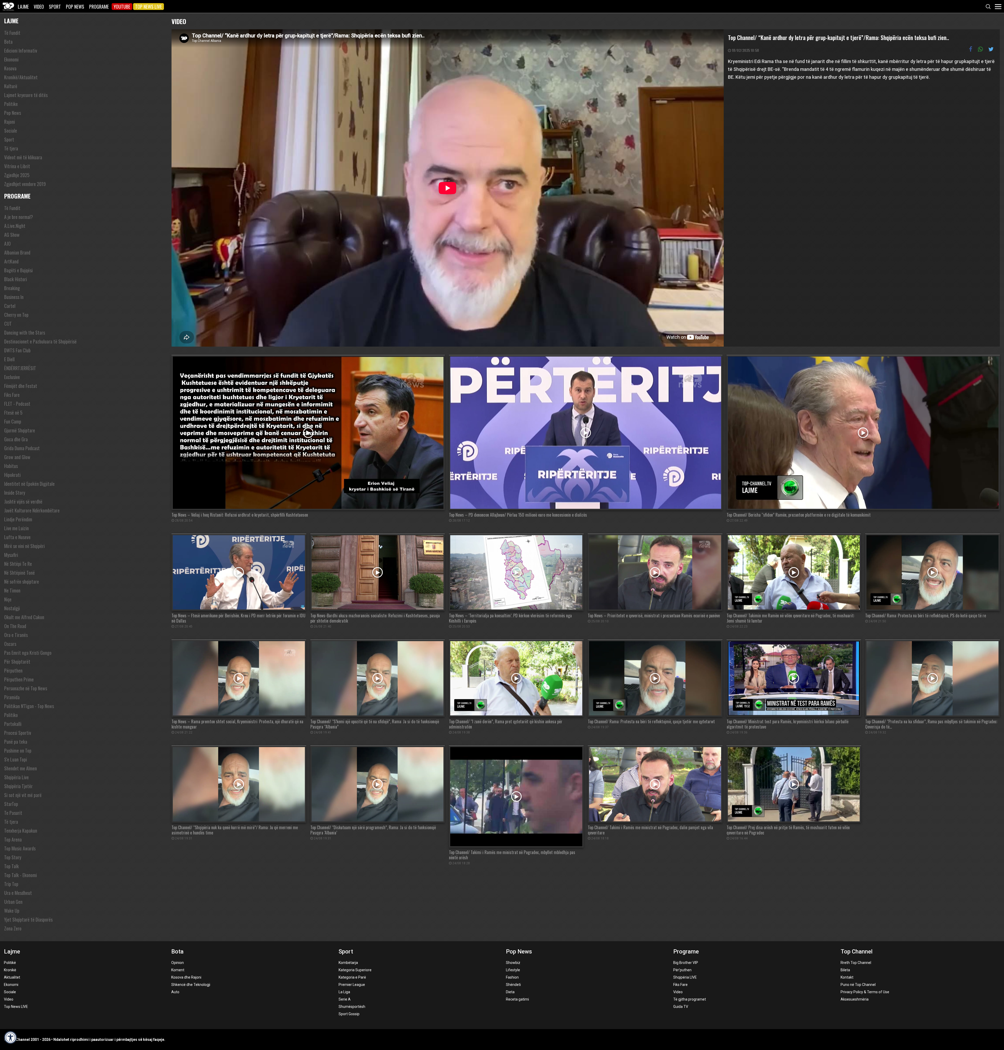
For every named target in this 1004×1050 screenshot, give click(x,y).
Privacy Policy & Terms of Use (865, 992)
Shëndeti (513, 985)
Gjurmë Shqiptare (19, 430)
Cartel (9, 305)
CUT (8, 323)
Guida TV (680, 1006)
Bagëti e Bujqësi (18, 270)
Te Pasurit (13, 812)
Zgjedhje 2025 (17, 175)
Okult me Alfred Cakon (24, 617)
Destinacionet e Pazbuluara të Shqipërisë (40, 341)
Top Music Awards (20, 848)
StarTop (11, 803)
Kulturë (10, 86)
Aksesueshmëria (855, 999)
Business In (14, 296)
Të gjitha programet (689, 999)
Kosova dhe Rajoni (186, 977)
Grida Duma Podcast (22, 448)
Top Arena (13, 839)
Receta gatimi (517, 999)
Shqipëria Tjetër (18, 786)
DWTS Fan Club (17, 350)
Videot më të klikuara (23, 157)
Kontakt (847, 977)
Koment (177, 970)
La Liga (344, 992)
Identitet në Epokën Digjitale (29, 483)
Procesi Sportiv (17, 732)
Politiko (11, 715)
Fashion (512, 977)
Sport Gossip (349, 1014)
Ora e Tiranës (16, 634)
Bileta (845, 970)
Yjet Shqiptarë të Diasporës (28, 919)
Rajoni (9, 121)
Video (39, 6)
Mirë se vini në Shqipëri (24, 546)
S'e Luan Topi (15, 759)
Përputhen (13, 670)
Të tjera (11, 148)
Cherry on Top (16, 314)
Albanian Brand (17, 252)
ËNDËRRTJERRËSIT (20, 368)
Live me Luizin (16, 528)
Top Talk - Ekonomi (20, 875)
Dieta (510, 992)
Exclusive (12, 377)
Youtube (122, 6)
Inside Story (14, 492)
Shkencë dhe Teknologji (190, 985)
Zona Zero (12, 928)
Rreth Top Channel (856, 963)
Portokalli (12, 723)
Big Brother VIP (685, 963)
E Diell (9, 359)
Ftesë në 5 (13, 412)
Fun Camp (12, 421)
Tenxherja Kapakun (20, 830)
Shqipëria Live (16, 777)
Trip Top (11, 883)
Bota (8, 41)
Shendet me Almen (20, 768)
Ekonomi (11, 59)
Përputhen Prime (19, 679)
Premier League (352, 985)
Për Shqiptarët (17, 661)
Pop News (75, 6)
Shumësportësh (352, 1006)
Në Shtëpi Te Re (18, 563)
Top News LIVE (148, 6)
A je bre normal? (18, 216)
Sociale (10, 130)
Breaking (12, 288)
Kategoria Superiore (355, 970)
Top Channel (856, 951)
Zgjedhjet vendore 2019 (25, 183)
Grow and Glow (17, 457)
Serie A (345, 999)
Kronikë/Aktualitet (21, 77)
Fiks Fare (12, 394)
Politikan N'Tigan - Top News (29, 706)
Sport (55, 6)
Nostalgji (12, 608)
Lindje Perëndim (18, 519)
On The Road (15, 626)
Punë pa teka (15, 741)
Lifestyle (513, 970)
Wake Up (11, 910)
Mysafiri (11, 554)
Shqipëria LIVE (685, 977)
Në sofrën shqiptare (21, 581)
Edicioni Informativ (20, 50)
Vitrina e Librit (17, 166)
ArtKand (11, 261)
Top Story (12, 857)
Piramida (12, 697)
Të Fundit (12, 32)
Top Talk (11, 866)
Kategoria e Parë (352, 977)
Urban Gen (13, 901)
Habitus (11, 465)
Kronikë (10, 970)
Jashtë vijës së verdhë (23, 501)
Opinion (177, 963)
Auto (175, 992)
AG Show (12, 234)
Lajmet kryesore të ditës (26, 95)
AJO (7, 243)
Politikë (10, 963)
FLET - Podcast (17, 403)
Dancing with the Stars (24, 332)
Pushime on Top (17, 750)
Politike (11, 103)
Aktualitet (12, 977)
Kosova (10, 68)
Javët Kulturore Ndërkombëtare (32, 510)
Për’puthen (682, 970)
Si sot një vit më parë (23, 795)
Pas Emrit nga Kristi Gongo (28, 652)
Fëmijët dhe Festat (20, 385)
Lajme (23, 6)
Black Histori (15, 279)
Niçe (8, 599)
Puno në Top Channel (858, 985)
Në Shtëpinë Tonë (19, 572)
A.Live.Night (14, 225)
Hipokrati (12, 474)
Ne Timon (12, 590)
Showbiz (513, 963)
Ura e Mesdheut (18, 892)
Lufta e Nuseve (17, 537)
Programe (99, 6)
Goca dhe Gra (16, 439)
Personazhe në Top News (25, 688)
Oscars (10, 643)
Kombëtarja (348, 963)
